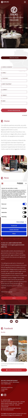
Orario (4, 95)
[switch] (24, 208)
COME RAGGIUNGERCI (8, 409)
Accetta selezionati (14, 229)
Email (4, 72)
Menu (14, 298)
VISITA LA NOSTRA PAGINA (15, 370)
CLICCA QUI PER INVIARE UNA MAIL (12, 408)
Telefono (5, 78)
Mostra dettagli (20, 221)
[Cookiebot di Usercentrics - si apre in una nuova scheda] (17, 183)
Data (4, 101)
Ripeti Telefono (7, 84)
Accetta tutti (14, 225)
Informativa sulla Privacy (7, 387)
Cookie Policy (4, 389)
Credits (2, 390)
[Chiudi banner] (25, 183)
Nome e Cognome (7, 67)
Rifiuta (14, 233)
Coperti (4, 89)
